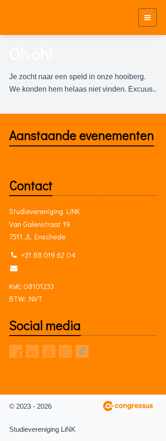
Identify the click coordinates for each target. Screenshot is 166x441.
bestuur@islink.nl (47, 268)
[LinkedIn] (32, 351)
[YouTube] (48, 351)
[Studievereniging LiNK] (26, 17)
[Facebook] (15, 351)
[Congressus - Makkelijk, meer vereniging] (128, 406)
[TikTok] (82, 351)
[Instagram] (65, 351)
